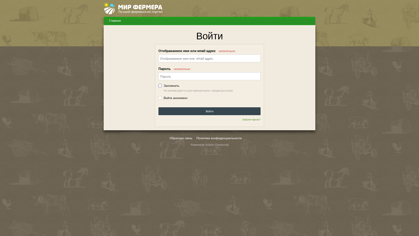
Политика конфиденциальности (219, 138)
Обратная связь (181, 138)
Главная (114, 20)
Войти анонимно (175, 98)
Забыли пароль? (251, 119)
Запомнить (171, 85)
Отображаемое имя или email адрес (196, 50)
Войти (209, 111)
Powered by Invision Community (210, 144)
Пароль (174, 68)
